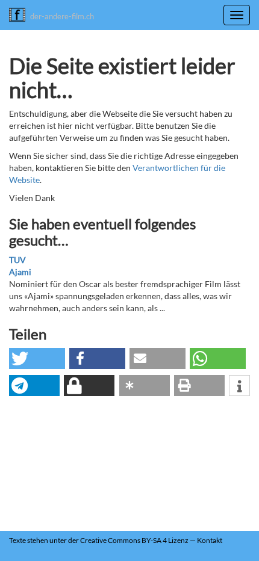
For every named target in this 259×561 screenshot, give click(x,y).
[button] (37, 358)
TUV (17, 260)
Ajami (20, 272)
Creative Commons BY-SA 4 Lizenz (134, 540)
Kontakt (209, 540)
